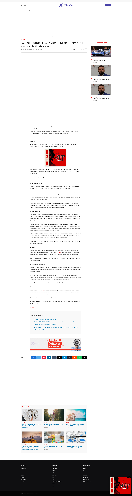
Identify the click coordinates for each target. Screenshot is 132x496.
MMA (53, 486)
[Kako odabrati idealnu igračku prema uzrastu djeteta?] (54, 437)
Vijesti (30, 10)
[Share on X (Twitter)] (79, 49)
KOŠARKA (54, 473)
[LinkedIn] (22, 118)
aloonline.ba (33, 307)
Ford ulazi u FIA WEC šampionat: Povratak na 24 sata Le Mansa (101, 59)
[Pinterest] (22, 108)
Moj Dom (23, 39)
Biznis (50, 10)
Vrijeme (102, 10)
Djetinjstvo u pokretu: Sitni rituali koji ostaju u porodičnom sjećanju (53, 425)
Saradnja (85, 475)
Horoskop (49, 1)
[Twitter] (22, 105)
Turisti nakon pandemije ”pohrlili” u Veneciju (45, 324)
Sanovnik (70, 10)
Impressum (85, 470)
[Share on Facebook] (77, 49)
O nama (84, 468)
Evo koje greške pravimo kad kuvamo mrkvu (45, 319)
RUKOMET (54, 475)
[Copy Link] (81, 49)
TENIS (53, 470)
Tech (64, 10)
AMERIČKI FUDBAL (56, 481)
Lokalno (36, 10)
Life (60, 10)
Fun (84, 10)
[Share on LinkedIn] (83, 49)
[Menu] (21, 5)
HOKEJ (53, 477)
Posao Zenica (62, 1)
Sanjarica (44, 1)
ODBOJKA (54, 479)
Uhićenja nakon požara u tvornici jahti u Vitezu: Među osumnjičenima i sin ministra (102, 78)
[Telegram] (22, 124)
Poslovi (44, 10)
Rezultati (94, 10)
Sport (55, 10)
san (43, 290)
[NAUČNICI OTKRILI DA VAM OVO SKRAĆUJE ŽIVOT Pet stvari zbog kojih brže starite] (54, 74)
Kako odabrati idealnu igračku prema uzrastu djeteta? (53, 447)
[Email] (22, 112)
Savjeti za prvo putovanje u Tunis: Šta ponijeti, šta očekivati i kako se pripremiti (75, 425)
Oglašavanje (85, 477)
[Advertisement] (66, 23)
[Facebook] (22, 102)
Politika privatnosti (87, 481)
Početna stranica (24, 36)
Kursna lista (38, 1)
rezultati (60, 252)
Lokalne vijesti (24, 1)
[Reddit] (22, 121)
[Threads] (22, 131)
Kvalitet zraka (56, 1)
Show (88, 10)
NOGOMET (54, 468)
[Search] (110, 1)
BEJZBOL (54, 484)
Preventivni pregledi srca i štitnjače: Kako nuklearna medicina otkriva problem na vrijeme (75, 447)
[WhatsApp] (22, 127)
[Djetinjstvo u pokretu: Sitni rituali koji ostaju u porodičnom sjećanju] (54, 415)
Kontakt (108, 5)
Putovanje (68, 422)
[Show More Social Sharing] (86, 49)
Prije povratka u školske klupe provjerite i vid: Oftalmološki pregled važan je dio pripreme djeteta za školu (31, 426)
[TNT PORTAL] (66, 5)
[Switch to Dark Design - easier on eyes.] (109, 1)
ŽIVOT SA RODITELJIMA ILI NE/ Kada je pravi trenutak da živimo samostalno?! (54, 322)
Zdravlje (23, 422)
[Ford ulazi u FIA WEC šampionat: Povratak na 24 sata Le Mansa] (101, 51)
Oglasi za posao (32, 1)
